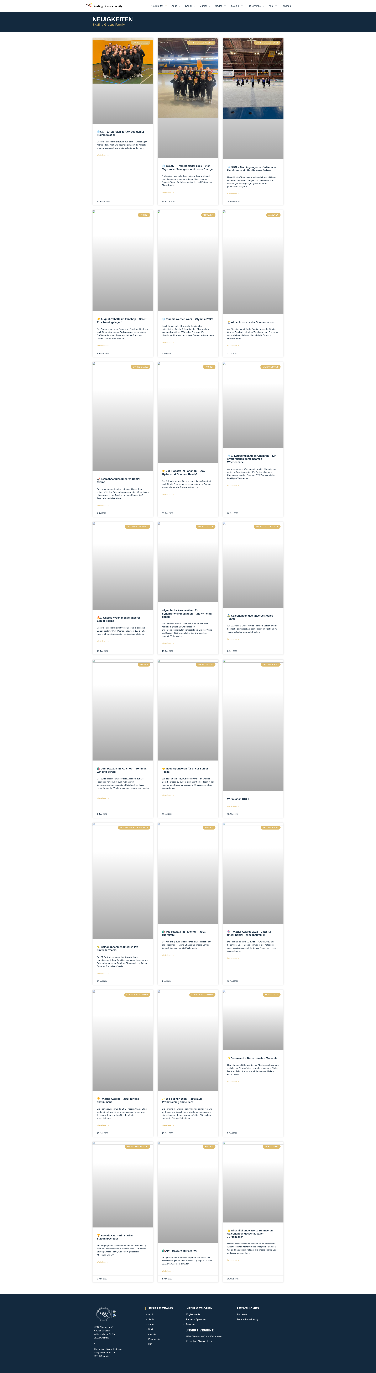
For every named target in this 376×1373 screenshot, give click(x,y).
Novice (218, 6)
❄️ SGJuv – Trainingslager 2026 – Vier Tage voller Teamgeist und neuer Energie (187, 167)
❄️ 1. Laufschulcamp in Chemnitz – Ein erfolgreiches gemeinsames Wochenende (251, 459)
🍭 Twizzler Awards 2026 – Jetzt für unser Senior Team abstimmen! (249, 933)
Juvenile (235, 6)
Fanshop (286, 6)
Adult (174, 6)
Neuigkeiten (157, 6)
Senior (188, 6)
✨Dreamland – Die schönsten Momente (252, 1058)
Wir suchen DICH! (238, 799)
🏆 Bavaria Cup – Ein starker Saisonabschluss (115, 1237)
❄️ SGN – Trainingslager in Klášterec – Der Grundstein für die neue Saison (251, 169)
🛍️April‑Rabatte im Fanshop (179, 1250)
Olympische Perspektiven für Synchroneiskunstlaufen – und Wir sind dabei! (187, 613)
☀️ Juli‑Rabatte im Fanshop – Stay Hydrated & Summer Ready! (183, 472)
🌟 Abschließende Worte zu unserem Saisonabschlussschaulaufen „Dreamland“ (250, 1233)
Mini (271, 6)
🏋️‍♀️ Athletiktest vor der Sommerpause (250, 322)
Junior (203, 6)
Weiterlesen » (103, 155)
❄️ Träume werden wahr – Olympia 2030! (187, 319)
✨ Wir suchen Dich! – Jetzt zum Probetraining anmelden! (182, 1100)
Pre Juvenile (254, 6)
